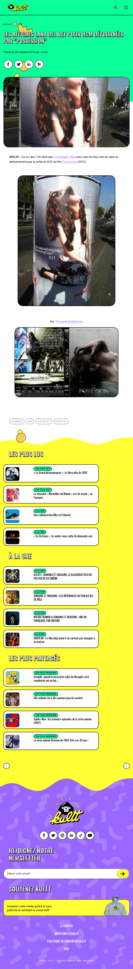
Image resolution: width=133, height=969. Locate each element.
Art (20, 24)
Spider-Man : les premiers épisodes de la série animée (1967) (63, 721)
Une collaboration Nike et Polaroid (52, 515)
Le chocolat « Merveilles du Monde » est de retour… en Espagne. (63, 495)
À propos (66, 926)
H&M (30, 421)
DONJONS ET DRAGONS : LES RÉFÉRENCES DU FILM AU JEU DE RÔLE (63, 598)
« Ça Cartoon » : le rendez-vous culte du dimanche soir (63, 536)
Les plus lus (42, 469)
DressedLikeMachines (69, 321)
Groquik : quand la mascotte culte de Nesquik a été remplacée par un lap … (61, 679)
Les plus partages (45, 673)
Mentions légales (66, 933)
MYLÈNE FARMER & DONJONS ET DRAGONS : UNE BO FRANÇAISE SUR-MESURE (60, 619)
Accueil (7, 24)
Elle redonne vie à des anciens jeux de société (58, 698)
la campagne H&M (64, 157)
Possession (69, 161)
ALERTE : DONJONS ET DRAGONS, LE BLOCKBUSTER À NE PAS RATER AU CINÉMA (63, 576)
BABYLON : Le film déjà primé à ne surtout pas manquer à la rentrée (64, 640)
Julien (44, 52)
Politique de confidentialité (66, 941)
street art (61, 421)
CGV (66, 948)
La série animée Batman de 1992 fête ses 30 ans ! (61, 740)
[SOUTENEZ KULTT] (66, 899)
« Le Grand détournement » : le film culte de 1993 (60, 473)
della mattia (88, 961)
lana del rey (43, 421)
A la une (39, 511)
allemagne (16, 421)
